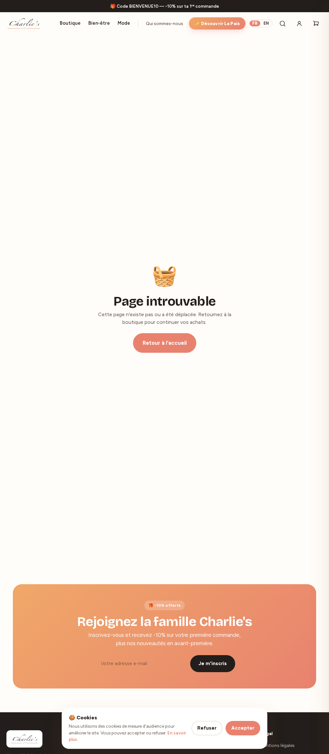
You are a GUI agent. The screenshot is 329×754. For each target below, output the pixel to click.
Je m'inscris (213, 663)
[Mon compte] (299, 23)
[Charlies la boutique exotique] (23, 23)
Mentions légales (278, 745)
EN (266, 23)
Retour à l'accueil (165, 343)
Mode (124, 23)
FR (255, 23)
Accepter (242, 728)
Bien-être (99, 23)
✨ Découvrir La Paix (217, 23)
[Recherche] (282, 23)
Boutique (70, 23)
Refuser (207, 728)
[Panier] (316, 23)
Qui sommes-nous (164, 23)
